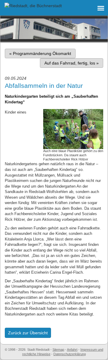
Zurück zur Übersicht (28, 332)
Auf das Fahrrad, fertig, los (71, 63)
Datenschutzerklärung (69, 354)
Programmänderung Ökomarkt (40, 53)
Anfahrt (72, 349)
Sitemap (58, 349)
